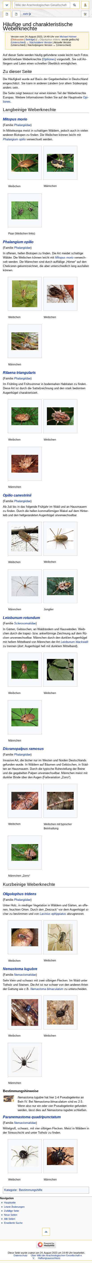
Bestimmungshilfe (30, 1190)
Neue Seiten (10, 1214)
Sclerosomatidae (25, 623)
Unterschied (18, 42)
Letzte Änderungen (14, 1206)
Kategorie (10, 1190)
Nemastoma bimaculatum (46, 989)
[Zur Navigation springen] (7, 5)
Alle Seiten (9, 1218)
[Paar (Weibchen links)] (25, 210)
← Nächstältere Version (39, 42)
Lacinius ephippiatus (53, 913)
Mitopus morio (15, 119)
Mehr (26, 13)
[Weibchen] (25, 163)
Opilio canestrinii (17, 495)
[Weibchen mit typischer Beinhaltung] (60, 801)
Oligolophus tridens (19, 894)
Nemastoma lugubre (20, 969)
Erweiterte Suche (13, 1223)
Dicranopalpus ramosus (23, 749)
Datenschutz (20, 1255)
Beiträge (30, 39)
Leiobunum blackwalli (74, 642)
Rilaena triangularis (19, 373)
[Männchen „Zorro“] (25, 852)
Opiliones (49, 59)
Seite (7, 14)
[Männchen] (60, 163)
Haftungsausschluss (49, 1258)
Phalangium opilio (14, 139)
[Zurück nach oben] (46, 1232)
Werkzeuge (85, 14)
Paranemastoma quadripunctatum (32, 1117)
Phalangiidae (22, 125)
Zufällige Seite (11, 1210)
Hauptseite (10, 1202)
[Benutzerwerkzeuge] (85, 5)
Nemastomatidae (25, 974)
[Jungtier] (60, 586)
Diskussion (18, 39)
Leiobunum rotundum (21, 618)
